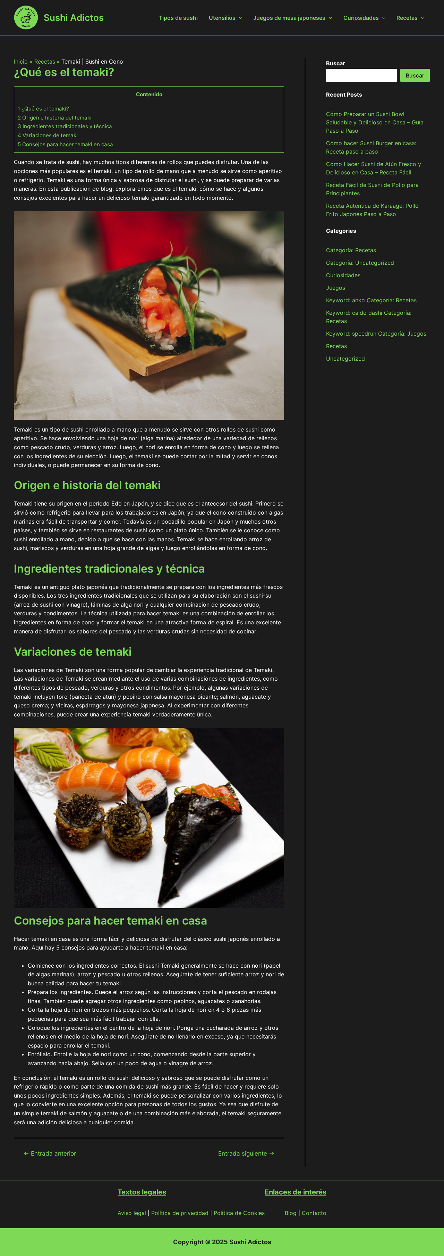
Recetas (407, 17)
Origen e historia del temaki (55, 117)
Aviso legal (132, 1212)
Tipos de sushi (178, 17)
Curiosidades (361, 17)
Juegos (335, 287)
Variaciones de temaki (48, 135)
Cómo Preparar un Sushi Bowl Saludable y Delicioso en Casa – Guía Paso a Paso (375, 122)
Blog (291, 1212)
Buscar (415, 75)
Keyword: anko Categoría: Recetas (371, 300)
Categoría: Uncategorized (360, 262)
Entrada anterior (50, 1153)
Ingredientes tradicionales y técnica (65, 126)
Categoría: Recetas (351, 250)
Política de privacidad (179, 1212)
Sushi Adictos (74, 17)
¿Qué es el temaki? (43, 108)
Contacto (314, 1212)
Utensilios (222, 17)
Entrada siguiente (246, 1153)
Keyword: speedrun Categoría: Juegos (376, 333)
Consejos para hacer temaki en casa (65, 144)
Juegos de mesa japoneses (289, 17)
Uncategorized (345, 358)
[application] (239, 18)
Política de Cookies (239, 1212)
